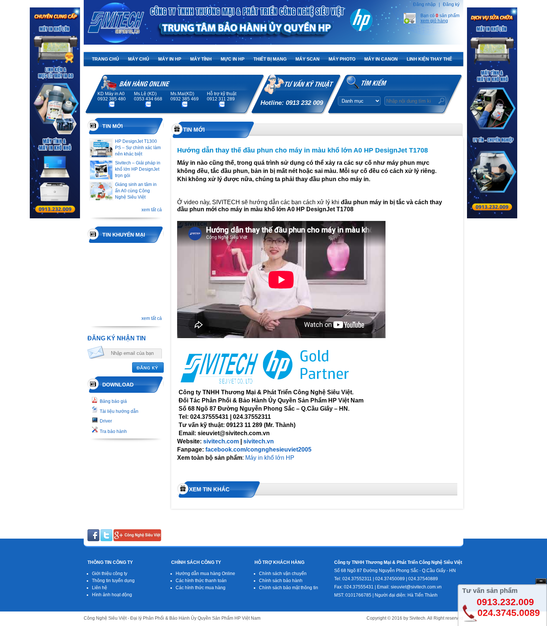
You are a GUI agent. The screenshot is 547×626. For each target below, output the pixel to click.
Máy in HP (169, 59)
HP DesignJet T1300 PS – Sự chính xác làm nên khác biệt (138, 148)
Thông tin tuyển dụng (113, 580)
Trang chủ (105, 59)
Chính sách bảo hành (281, 580)
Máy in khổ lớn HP (269, 458)
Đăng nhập (424, 4)
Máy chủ (138, 59)
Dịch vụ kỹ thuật (113, 69)
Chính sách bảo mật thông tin (288, 587)
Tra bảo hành (113, 431)
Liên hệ (99, 587)
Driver (106, 421)
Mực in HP (232, 59)
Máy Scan (307, 59)
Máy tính (201, 59)
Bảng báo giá (113, 401)
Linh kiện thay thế (429, 59)
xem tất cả (151, 209)
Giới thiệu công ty (109, 573)
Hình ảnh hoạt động (112, 594)
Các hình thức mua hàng (200, 587)
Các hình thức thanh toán (201, 580)
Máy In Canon (381, 59)
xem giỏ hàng (434, 20)
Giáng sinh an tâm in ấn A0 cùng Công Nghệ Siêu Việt (136, 191)
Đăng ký (451, 4)
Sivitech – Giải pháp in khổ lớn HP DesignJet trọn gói (137, 169)
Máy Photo (342, 59)
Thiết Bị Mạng (270, 59)
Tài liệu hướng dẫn (119, 411)
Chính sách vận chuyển (283, 573)
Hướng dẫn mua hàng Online (205, 573)
